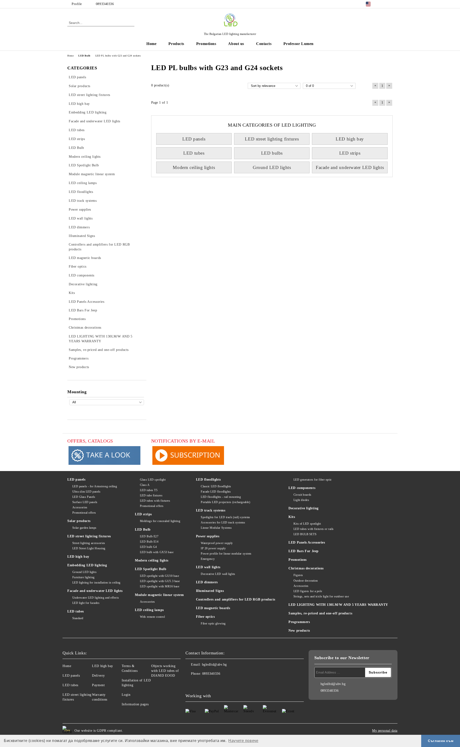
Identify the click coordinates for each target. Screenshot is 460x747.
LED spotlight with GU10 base (159, 576)
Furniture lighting (83, 577)
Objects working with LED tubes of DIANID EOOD (165, 670)
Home (151, 44)
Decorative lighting (303, 508)
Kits (291, 517)
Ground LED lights (272, 167)
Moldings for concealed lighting (160, 521)
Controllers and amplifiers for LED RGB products (235, 599)
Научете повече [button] (243, 741)
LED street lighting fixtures (272, 138)
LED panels (194, 138)
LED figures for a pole (307, 591)
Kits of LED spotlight (307, 523)
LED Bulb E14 (149, 541)
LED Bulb (142, 529)
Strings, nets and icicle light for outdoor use (321, 596)
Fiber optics (205, 616)
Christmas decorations (306, 568)
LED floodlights (208, 479)
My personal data (384, 730)
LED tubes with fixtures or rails (313, 529)
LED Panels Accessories (306, 542)
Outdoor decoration (305, 580)
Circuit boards (302, 494)
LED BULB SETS (304, 534)
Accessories (79, 507)
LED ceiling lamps (149, 610)
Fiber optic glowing (213, 623)
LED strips (350, 153)
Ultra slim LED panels (86, 491)
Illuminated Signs (210, 591)
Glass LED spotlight (153, 479)
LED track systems (210, 510)
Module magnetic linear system (159, 595)
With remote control (152, 616)
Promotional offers (84, 512)
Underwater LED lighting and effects (95, 597)
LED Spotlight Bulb (150, 569)
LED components (301, 488)
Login (126, 694)
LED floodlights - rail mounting (221, 497)
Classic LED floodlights (216, 486)
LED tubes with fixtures (155, 500)
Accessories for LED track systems (223, 522)
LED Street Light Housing (88, 548)
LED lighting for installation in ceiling (96, 582)
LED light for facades (85, 603)
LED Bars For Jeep (303, 551)
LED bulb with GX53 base (156, 552)
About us (236, 44)
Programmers (299, 622)
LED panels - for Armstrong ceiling (94, 486)
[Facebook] (382, 4)
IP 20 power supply (213, 548)
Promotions (206, 44)
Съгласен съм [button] (440, 741)
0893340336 (105, 4)
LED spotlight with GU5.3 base (160, 581)
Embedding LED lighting (87, 565)
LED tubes (193, 153)
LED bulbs (272, 153)
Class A (145, 485)
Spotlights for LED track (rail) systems (225, 517)
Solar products (79, 521)
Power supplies (207, 536)
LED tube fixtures (151, 495)
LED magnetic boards (213, 608)
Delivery (98, 675)
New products (299, 630)
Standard (77, 618)
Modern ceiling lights (194, 167)
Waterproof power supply (217, 543)
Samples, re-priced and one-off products (320, 613)
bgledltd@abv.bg (214, 664)
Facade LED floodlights (216, 491)
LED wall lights (208, 567)
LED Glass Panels (83, 497)
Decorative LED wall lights (218, 574)
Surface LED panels (85, 502)
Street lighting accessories (88, 543)
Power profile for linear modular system (226, 553)
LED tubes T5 (148, 490)
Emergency (208, 559)
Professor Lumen (298, 44)
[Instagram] (390, 4)
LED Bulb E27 (149, 536)
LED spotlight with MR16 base (159, 586)
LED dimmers (207, 582)
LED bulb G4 (148, 547)
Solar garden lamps (84, 527)
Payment (98, 685)
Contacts (263, 44)
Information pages (135, 704)
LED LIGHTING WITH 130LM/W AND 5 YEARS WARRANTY (338, 605)
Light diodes (301, 500)
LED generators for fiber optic (312, 479)
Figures (298, 575)
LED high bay (350, 138)
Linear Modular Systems (216, 527)
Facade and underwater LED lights (350, 167)
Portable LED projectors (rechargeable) (225, 502)
